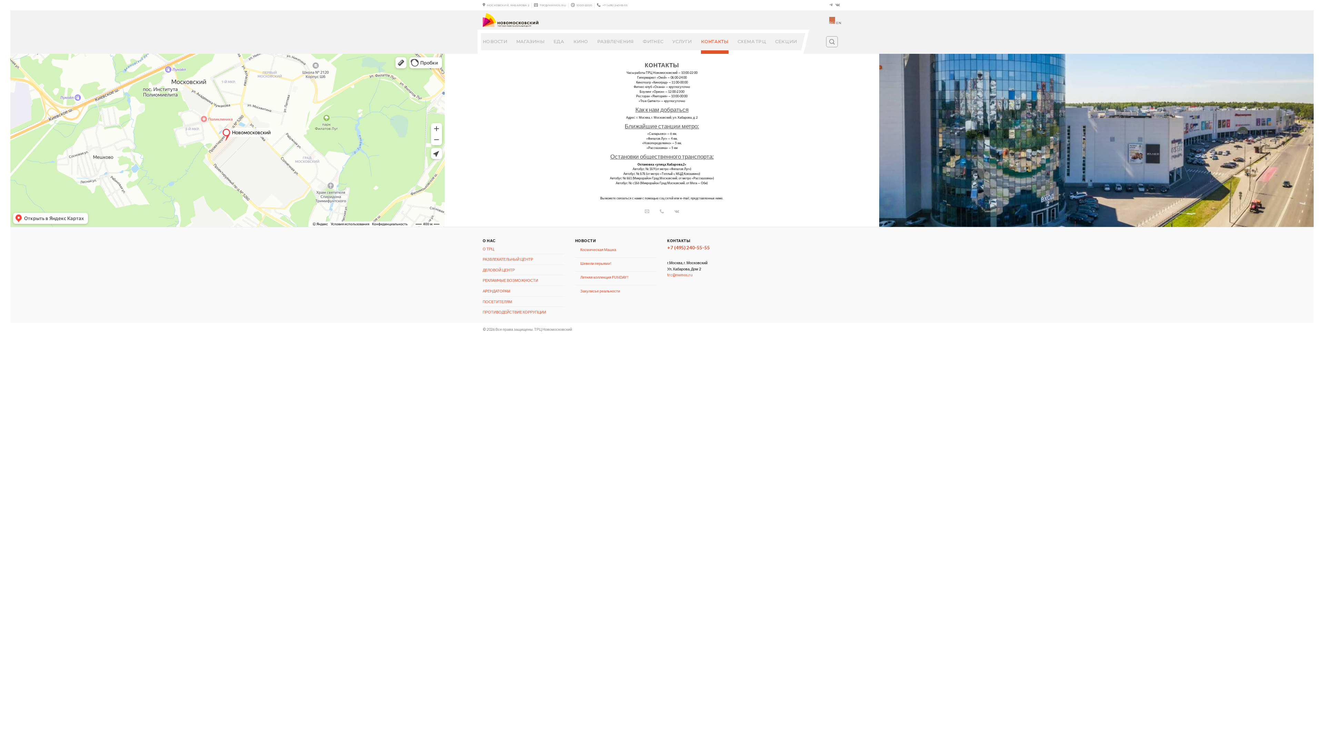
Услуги (682, 41)
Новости (495, 41)
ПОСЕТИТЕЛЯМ (497, 301)
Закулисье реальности (600, 291)
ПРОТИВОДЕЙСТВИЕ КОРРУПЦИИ (514, 312)
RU (832, 22)
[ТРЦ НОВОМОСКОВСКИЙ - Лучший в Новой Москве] (552, 20)
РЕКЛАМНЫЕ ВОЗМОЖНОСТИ (510, 280)
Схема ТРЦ (752, 41)
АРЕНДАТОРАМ (496, 291)
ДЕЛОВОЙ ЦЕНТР (499, 270)
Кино (580, 41)
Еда (558, 41)
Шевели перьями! (595, 263)
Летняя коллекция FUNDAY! (604, 277)
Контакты (715, 41)
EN (838, 23)
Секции (786, 41)
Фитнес (653, 41)
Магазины (530, 41)
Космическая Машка (598, 249)
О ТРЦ (488, 249)
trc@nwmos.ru (680, 274)
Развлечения (615, 41)
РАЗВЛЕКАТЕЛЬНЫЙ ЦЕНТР (508, 259)
